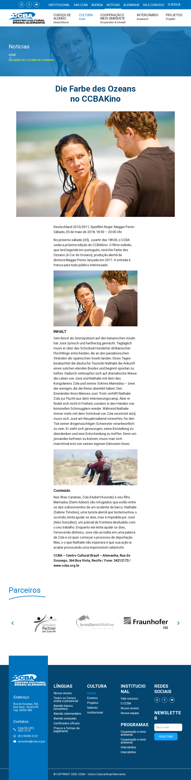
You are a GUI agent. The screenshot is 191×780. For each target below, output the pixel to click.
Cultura (86, 16)
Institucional (59, 5)
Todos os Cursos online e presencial (66, 700)
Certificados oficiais (67, 723)
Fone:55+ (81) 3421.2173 (26, 729)
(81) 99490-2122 (28, 736)
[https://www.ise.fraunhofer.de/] (146, 623)
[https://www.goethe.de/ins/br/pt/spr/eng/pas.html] (45, 623)
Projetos (174, 16)
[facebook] (29, 4)
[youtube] (36, 4)
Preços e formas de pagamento (67, 730)
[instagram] (21, 4)
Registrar (166, 736)
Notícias (113, 5)
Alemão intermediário (67, 713)
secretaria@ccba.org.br (30, 741)
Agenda (97, 5)
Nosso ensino (63, 693)
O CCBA (126, 703)
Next (178, 623)
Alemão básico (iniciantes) (63, 707)
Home (12, 55)
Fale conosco (153, 5)
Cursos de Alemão (62, 18)
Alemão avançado (65, 718)
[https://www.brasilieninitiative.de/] (95, 623)
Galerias (92, 707)
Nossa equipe (130, 713)
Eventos (92, 698)
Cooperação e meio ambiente (112, 18)
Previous (12, 623)
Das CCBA (81, 5)
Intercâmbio (147, 16)
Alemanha (131, 5)
